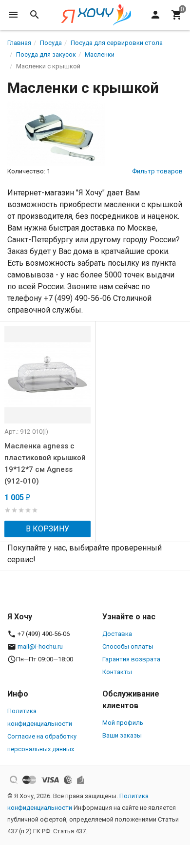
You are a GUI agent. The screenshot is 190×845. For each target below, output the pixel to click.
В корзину (47, 528)
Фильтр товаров (157, 171)
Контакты (117, 672)
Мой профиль (122, 722)
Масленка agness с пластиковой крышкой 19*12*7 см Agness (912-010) (45, 464)
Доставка (117, 633)
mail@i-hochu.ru (40, 646)
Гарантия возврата (131, 659)
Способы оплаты (127, 646)
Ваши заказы (122, 735)
